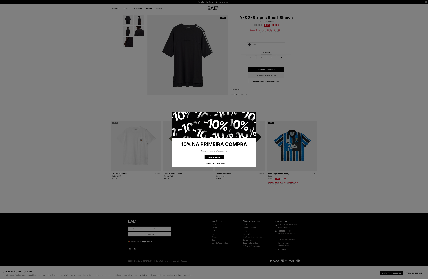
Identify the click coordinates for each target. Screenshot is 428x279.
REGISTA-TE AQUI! (214, 157)
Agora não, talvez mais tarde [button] (214, 164)
